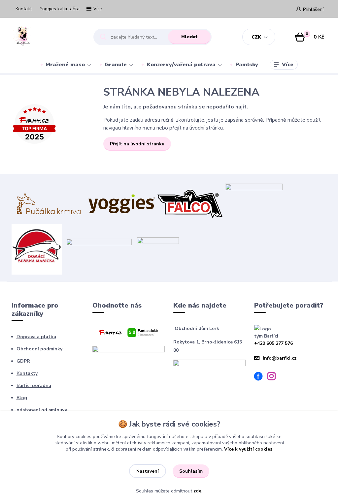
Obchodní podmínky (39, 349)
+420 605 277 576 (273, 343)
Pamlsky (246, 64)
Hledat (189, 37)
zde (197, 491)
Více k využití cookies (248, 449)
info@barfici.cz (279, 358)
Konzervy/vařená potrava (181, 64)
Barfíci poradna (34, 385)
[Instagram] (274, 377)
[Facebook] (260, 377)
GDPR (23, 361)
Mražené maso (65, 64)
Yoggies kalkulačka (60, 9)
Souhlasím (191, 471)
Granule (116, 64)
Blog (22, 398)
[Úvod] (47, 36)
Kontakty (27, 373)
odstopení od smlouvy (42, 410)
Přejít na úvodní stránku (137, 144)
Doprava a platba (36, 337)
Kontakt (24, 9)
